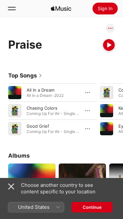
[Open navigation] (12, 8)
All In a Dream (40, 90)
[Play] (109, 45)
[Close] (11, 186)
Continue (92, 207)
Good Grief (38, 126)
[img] (61, 8)
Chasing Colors (42, 108)
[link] (25, 75)
